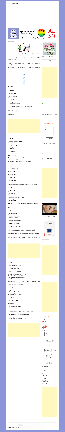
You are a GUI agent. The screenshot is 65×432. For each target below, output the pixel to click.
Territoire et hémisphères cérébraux (50, 351)
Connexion (16, 427)
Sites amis (51, 7)
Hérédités (44, 322)
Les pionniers (45, 332)
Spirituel (44, 327)
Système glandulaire (49, 363)
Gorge (24, 77)
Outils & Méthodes (39, 7)
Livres (9, 10)
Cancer (20, 7)
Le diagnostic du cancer (48, 349)
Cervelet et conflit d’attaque (50, 342)
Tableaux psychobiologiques (48, 354)
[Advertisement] (32, 19)
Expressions (45, 328)
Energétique (45, 326)
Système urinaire (48, 356)
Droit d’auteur (24, 10)
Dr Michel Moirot (46, 336)
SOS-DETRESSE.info (49, 137)
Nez (24, 78)
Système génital (48, 357)
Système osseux (48, 362)
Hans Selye (46, 333)
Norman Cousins (47, 335)
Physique (44, 323)
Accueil (9, 7)
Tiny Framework (12, 427)
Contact (18, 10)
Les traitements (45, 366)
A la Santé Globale (13, 3)
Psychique (44, 325)
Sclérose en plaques (30, 7)
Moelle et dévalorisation (49, 341)
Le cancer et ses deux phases (49, 348)
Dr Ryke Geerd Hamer (47, 339)
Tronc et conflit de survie (49, 343)
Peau (24, 80)
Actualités (31, 10)
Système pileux (48, 364)
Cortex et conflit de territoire (50, 340)
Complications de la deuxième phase (50, 350)
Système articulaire (49, 361)
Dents (24, 75)
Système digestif (48, 355)
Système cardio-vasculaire (50, 358)
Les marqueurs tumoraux (48, 352)
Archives (13, 10)
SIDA (24, 7)
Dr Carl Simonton (47, 338)
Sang (24, 81)
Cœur (24, 74)
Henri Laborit (46, 334)
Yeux (24, 83)
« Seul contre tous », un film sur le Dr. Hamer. (49, 216)
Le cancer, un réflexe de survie (49, 346)
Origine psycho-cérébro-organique (48, 345)
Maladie (14, 7)
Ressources (46, 7)
